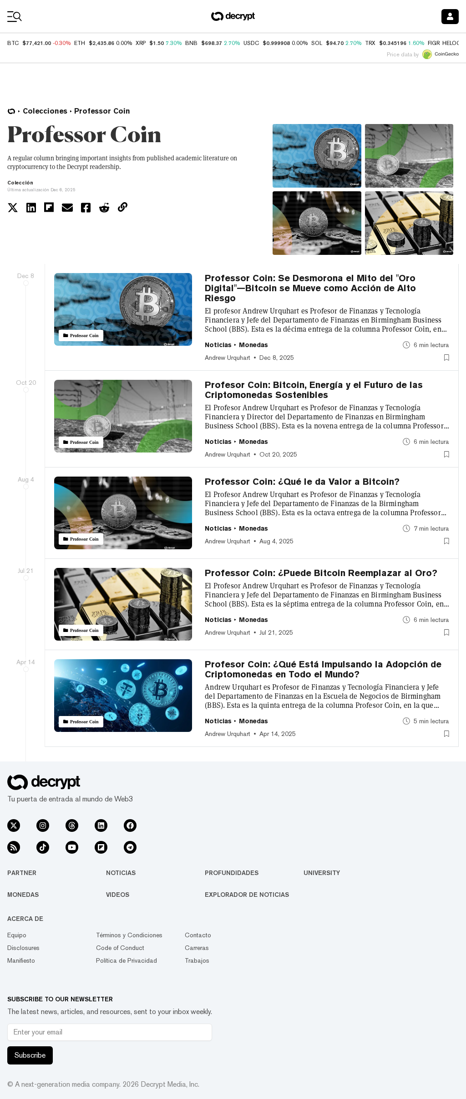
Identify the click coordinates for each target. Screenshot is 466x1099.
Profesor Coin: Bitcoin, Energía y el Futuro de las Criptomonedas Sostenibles (314, 390)
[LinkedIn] (101, 825)
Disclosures (23, 947)
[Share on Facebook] (86, 207)
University (322, 872)
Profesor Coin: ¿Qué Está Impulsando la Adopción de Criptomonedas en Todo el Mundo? (323, 669)
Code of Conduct (120, 947)
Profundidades (231, 872)
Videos (117, 894)
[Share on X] (12, 207)
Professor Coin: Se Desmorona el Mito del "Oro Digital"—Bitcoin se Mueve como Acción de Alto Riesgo (310, 288)
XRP (141, 43)
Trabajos (197, 960)
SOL (316, 43)
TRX (370, 43)
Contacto (198, 935)
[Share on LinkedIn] (31, 207)
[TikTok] (42, 847)
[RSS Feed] (13, 847)
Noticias (121, 872)
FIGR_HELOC (444, 43)
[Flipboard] (101, 847)
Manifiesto (21, 960)
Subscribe (30, 1055)
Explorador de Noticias (247, 894)
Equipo (16, 935)
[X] (13, 825)
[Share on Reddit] (104, 207)
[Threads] (72, 825)
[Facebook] (130, 825)
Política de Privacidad (126, 960)
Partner (21, 872)
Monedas (23, 894)
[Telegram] (130, 847)
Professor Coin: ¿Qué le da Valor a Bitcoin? (302, 482)
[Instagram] (42, 825)
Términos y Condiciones (129, 935)
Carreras (197, 947)
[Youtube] (72, 847)
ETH (79, 43)
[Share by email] (67, 207)
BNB (191, 43)
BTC (13, 43)
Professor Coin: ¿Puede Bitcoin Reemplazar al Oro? (321, 573)
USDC (251, 43)
